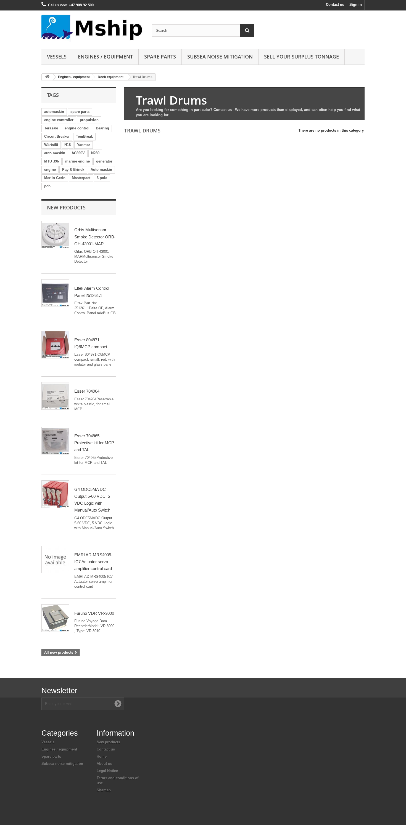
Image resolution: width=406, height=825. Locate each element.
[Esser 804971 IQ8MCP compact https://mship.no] (55, 344)
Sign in (355, 4)
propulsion (89, 120)
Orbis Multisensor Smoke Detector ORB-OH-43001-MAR (94, 236)
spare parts (79, 112)
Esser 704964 (86, 391)
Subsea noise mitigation (62, 764)
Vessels (57, 56)
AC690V (78, 153)
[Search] (247, 30)
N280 (95, 153)
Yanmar (83, 145)
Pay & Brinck (73, 169)
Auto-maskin (101, 169)
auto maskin (54, 153)
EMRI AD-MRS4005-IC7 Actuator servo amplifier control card (93, 561)
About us (104, 764)
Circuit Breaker (57, 136)
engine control (77, 128)
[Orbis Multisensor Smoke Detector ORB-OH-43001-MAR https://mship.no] (55, 234)
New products (66, 207)
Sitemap (104, 790)
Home (102, 756)
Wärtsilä (51, 145)
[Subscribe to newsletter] (117, 704)
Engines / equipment (105, 56)
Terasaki (51, 128)
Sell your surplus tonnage (301, 56)
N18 (67, 145)
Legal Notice (107, 771)
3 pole (102, 178)
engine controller (58, 120)
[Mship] (92, 28)
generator (104, 161)
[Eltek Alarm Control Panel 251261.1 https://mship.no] (55, 293)
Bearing (102, 128)
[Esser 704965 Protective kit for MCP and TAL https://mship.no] (55, 440)
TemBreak (84, 136)
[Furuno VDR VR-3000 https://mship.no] (55, 618)
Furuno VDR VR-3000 (94, 613)
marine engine (77, 161)
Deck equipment (110, 77)
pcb (47, 186)
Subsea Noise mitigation (220, 56)
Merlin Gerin (54, 178)
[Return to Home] (47, 77)
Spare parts (160, 56)
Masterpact (81, 178)
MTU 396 (51, 161)
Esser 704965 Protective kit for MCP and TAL (94, 442)
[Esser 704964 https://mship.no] (55, 396)
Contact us (335, 4)
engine (50, 169)
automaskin (54, 112)
